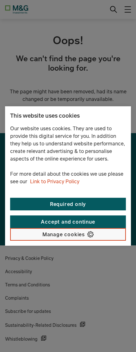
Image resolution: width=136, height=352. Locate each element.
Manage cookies (63, 234)
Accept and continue (68, 221)
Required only (68, 204)
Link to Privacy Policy (54, 181)
